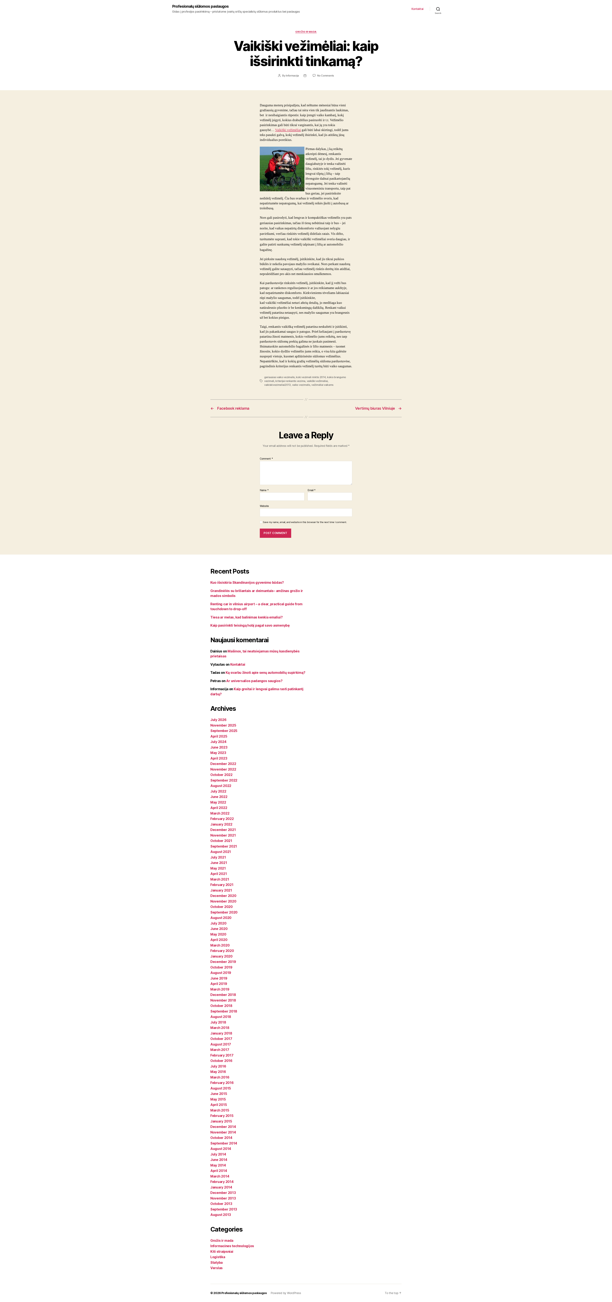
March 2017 (219, 1050)
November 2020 (223, 901)
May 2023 (218, 753)
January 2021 (221, 890)
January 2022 (221, 824)
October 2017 (221, 1039)
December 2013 (223, 1193)
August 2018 (220, 1017)
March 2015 (219, 1110)
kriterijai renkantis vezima (290, 381)
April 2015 (218, 1105)
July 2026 (218, 720)
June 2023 (218, 747)
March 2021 (219, 879)
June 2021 (218, 863)
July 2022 (218, 791)
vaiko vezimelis (301, 384)
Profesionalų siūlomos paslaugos (200, 6)
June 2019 (218, 978)
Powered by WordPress (286, 1293)
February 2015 (221, 1116)
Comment (266, 458)
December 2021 (223, 830)
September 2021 (223, 846)
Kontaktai (417, 9)
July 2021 (218, 857)
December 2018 (223, 995)
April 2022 (218, 808)
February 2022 (222, 819)
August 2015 (220, 1088)
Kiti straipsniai (221, 1252)
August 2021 (220, 852)
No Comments (325, 75)
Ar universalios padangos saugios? (254, 681)
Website (264, 506)
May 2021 (218, 868)
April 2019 (218, 984)
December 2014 (223, 1127)
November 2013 (223, 1198)
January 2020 (221, 956)
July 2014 (218, 1154)
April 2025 (218, 736)
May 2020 (218, 934)
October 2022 (221, 775)
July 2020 (218, 923)
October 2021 (221, 841)
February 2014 (222, 1182)
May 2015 (218, 1099)
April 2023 (218, 758)
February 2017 (221, 1055)
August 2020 (220, 918)
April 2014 (218, 1171)
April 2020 (218, 940)
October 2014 (221, 1138)
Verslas (216, 1268)
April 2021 (218, 874)
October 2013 (221, 1204)
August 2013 (220, 1215)
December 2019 (223, 962)
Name (264, 490)
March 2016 (219, 1077)
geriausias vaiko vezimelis (279, 377)
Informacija (292, 75)
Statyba (216, 1263)
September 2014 (223, 1143)
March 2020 (219, 945)
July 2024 (218, 742)
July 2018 (218, 1022)
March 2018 (219, 1028)
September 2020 (223, 912)
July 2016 (218, 1066)
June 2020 (219, 929)
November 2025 (223, 725)
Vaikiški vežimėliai (288, 130)
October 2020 (221, 907)
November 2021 (223, 835)
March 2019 (219, 989)
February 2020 (222, 951)
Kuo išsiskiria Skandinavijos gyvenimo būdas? (247, 583)
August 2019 (220, 973)
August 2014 (220, 1149)
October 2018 (221, 1006)
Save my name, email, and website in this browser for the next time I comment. (305, 522)
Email (312, 490)
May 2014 (218, 1165)
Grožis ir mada (306, 31)
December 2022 (223, 764)
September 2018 (223, 1011)
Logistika (217, 1257)
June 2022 (218, 797)
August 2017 (220, 1044)
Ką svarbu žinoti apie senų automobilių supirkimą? (265, 673)
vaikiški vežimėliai (317, 381)
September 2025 (223, 731)
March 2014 (219, 1176)
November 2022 (223, 769)
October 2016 (221, 1061)
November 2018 (223, 1000)
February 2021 (221, 885)
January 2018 (221, 1033)
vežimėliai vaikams (322, 384)
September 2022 (223, 780)
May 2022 (218, 802)
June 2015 (218, 1094)
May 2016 (218, 1072)
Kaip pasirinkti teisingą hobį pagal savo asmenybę (250, 625)
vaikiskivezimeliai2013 (277, 384)
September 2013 (223, 1209)
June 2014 (218, 1160)
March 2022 (219, 813)
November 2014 (223, 1132)
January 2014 (221, 1187)
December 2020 (223, 896)
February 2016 (222, 1083)
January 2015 (221, 1121)
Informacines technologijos (232, 1246)
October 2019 (221, 967)
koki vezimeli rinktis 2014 (311, 377)
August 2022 (220, 786)
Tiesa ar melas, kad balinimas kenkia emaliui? (246, 617)
